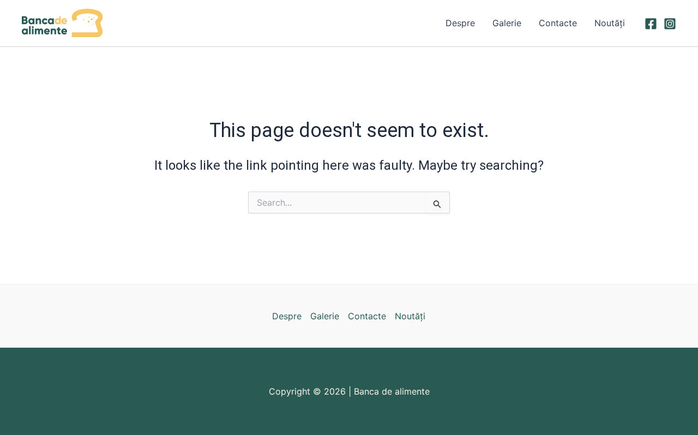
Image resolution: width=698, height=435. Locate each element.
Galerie (506, 22)
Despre (460, 22)
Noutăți (609, 22)
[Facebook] (651, 23)
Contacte (558, 22)
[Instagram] (670, 23)
